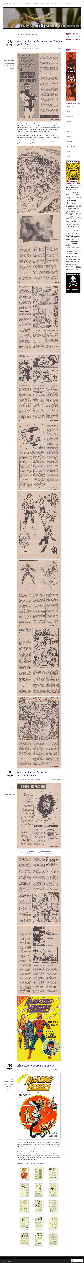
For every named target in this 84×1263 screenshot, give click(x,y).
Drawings (27, 3)
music (68, 131)
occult (68, 133)
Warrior (74, 266)
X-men (68, 270)
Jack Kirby (71, 226)
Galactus (72, 214)
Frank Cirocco (7, 1087)
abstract (72, 185)
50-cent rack (45, 1144)
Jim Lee (78, 227)
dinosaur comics (73, 206)
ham (13, 63)
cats (67, 197)
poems (74, 244)
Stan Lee (76, 256)
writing (68, 156)
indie (4, 65)
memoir (69, 236)
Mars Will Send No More (27, 48)
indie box (73, 222)
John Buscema (75, 228)
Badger (12, 60)
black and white (71, 192)
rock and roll (75, 250)
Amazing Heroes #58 (45, 851)
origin (79, 239)
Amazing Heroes (7, 60)
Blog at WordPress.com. (8, 1261)
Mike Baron (8, 67)
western (68, 153)
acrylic (68, 187)
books (67, 196)
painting (74, 242)
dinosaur (69, 111)
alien (70, 189)
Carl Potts (10, 1084)
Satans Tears (69, 251)
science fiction (38, 1069)
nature (73, 240)
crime (68, 108)
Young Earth (74, 270)
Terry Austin (11, 1089)
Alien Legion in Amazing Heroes (36, 1065)
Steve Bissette (11, 794)
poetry (68, 138)
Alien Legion (11, 1081)
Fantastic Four (74, 211)
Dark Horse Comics (73, 199)
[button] (24, 1174)
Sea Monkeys (67, 3)
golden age (69, 118)
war (68, 151)
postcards (69, 141)
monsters (75, 238)
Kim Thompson (28, 853)
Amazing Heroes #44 (34, 1163)
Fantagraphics (9, 792)
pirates (68, 136)
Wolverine (72, 268)
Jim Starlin (68, 228)
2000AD (68, 185)
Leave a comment (57, 779)
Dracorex (19, 3)
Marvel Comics (72, 232)
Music (42, 3)
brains (70, 196)
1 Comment (58, 48)
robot (71, 250)
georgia (68, 216)
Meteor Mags (35, 3)
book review (74, 194)
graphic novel (69, 218)
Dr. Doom (68, 208)
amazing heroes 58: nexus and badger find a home (39, 43)
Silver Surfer (74, 254)
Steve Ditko (68, 258)
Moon (79, 238)
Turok (71, 261)
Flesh (75, 213)
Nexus (12, 67)
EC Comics (69, 209)
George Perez (77, 214)
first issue (69, 116)
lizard (70, 231)
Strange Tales (74, 258)
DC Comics (71, 201)
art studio (69, 106)
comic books (78, 197)
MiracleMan (69, 238)
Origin (48, 3)
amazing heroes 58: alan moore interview (32, 774)
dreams (77, 208)
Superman (75, 259)
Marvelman (76, 233)
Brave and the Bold (76, 196)
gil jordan (10, 63)
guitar (75, 218)
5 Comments (58, 1069)
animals (74, 189)
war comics (69, 266)
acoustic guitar (78, 185)
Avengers (68, 191)
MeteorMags (69, 128)
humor (68, 121)
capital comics (9, 61)
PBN (60, 3)
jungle (68, 126)
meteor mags (76, 236)
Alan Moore (8, 791)
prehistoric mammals (71, 247)
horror (71, 220)
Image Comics (76, 220)
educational (69, 113)
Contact (12, 3)
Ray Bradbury (71, 248)
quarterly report (70, 143)
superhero (37, 48)
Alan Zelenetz (6, 1081)
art (77, 189)
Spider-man (70, 256)
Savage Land (74, 251)
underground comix (72, 264)
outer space (68, 241)
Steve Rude (11, 68)
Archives (5, 3)
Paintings (54, 3)
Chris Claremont (71, 197)
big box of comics (75, 191)
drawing (72, 208)
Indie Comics (8, 65)
